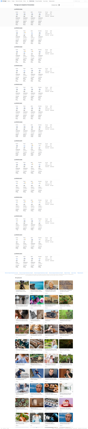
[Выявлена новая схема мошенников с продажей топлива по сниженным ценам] (22, 346)
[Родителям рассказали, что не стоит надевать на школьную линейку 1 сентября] (51, 361)
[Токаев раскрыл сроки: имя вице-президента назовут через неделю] (66, 420)
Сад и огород (73, 272)
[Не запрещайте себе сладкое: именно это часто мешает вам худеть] (66, 405)
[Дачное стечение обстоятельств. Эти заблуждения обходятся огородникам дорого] (22, 331)
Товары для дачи (80, 272)
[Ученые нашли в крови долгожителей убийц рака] (51, 420)
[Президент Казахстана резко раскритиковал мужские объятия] (37, 390)
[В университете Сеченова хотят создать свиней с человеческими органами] (37, 346)
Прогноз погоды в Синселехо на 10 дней (56, 272)
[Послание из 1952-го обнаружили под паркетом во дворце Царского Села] (66, 287)
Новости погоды (67, 272)
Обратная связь (75, 428)
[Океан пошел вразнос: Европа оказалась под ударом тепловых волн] (37, 287)
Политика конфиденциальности (59, 428)
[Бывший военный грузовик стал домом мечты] (51, 317)
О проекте (53, 428)
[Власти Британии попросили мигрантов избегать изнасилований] (51, 302)
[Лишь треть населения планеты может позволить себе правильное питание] (22, 420)
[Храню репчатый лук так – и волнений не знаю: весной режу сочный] (37, 361)
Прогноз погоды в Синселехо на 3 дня (11, 272)
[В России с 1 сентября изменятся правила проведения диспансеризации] (22, 390)
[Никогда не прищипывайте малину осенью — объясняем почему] (66, 302)
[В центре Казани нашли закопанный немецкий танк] (37, 317)
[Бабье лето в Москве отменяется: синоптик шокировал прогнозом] (22, 302)
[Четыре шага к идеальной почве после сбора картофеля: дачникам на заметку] (66, 331)
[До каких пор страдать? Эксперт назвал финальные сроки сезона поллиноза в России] (51, 346)
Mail (1, 428)
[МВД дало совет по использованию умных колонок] (37, 405)
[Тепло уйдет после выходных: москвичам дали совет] (22, 375)
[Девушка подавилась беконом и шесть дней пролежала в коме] (66, 390)
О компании (4, 428)
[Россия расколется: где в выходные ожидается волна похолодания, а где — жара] (22, 287)
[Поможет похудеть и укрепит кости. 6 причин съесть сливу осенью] (37, 302)
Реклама (8, 428)
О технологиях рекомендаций (68, 428)
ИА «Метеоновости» (84, 428)
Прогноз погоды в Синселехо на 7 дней (41, 272)
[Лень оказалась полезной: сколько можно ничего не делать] (51, 331)
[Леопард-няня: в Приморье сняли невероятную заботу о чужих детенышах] (66, 317)
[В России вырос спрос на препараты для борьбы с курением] (22, 361)
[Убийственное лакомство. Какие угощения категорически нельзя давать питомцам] (22, 317)
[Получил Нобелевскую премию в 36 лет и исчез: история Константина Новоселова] (66, 375)
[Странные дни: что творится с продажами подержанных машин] (51, 405)
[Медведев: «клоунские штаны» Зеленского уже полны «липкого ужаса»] (51, 375)
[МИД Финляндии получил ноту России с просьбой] (37, 375)
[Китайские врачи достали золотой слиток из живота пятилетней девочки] (37, 420)
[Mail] (1, 1)
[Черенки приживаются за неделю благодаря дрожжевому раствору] (66, 361)
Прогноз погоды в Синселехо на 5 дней (26, 272)
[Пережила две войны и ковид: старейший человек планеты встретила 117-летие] (51, 287)
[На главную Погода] (4, 1)
